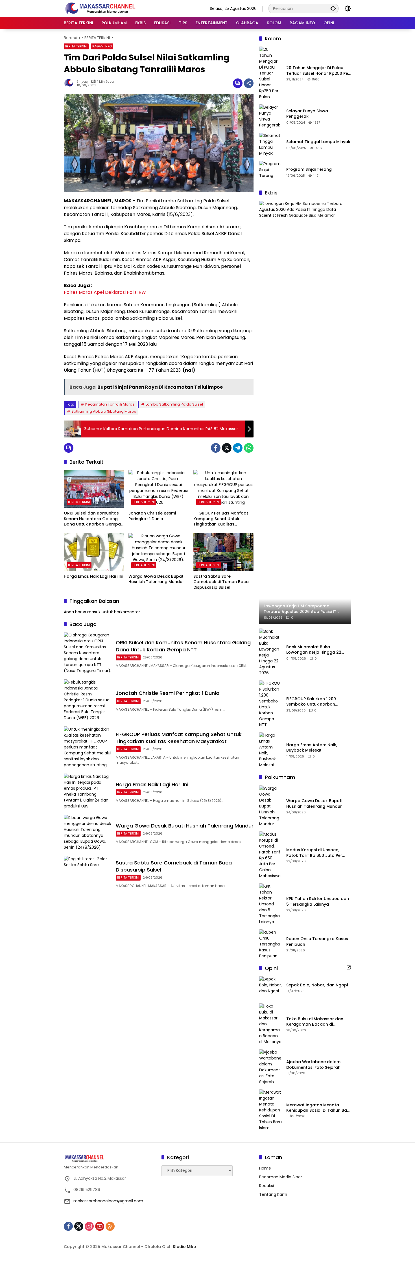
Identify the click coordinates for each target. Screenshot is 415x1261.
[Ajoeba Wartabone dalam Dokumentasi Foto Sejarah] (270, 1067)
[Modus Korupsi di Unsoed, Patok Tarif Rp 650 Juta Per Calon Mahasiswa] (270, 855)
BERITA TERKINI (76, 46)
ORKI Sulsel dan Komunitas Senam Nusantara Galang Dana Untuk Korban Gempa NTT (92, 519)
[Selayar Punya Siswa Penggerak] (270, 116)
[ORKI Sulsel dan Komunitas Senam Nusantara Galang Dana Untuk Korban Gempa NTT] (94, 489)
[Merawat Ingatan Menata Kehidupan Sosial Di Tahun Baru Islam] (270, 1110)
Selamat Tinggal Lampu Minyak (318, 142)
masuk (94, 612)
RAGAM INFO (102, 46)
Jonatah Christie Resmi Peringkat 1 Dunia (152, 516)
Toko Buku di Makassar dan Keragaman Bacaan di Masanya (314, 1021)
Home (265, 1168)
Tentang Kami (273, 1194)
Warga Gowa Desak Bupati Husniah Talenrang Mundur (156, 579)
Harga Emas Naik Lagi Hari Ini (93, 576)
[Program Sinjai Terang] (270, 172)
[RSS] (110, 1226)
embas (82, 81)
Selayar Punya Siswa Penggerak (307, 113)
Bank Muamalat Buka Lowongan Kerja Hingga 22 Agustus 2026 (313, 649)
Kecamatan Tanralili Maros (109, 404)
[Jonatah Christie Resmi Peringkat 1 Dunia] (158, 489)
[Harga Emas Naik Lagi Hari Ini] (94, 552)
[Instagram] (89, 1226)
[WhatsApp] (249, 448)
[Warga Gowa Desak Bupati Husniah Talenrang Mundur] (158, 552)
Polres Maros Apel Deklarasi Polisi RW (105, 292)
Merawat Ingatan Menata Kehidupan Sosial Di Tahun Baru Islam (318, 1107)
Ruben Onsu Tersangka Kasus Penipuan (317, 941)
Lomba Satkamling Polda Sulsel (174, 404)
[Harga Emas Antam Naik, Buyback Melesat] (270, 750)
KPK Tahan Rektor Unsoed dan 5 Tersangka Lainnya (317, 901)
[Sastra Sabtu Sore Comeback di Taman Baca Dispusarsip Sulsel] (223, 552)
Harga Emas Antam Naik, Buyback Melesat (311, 747)
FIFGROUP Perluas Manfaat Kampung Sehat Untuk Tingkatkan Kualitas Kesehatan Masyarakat (220, 519)
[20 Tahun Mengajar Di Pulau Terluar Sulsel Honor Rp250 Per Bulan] (270, 73)
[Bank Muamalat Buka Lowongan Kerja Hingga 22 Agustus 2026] (270, 652)
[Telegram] (238, 448)
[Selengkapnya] (348, 967)
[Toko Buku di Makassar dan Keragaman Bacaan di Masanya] (270, 1024)
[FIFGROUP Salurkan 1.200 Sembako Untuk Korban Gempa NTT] (270, 704)
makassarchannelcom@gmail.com (108, 1201)
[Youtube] (99, 1226)
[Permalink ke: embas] (70, 83)
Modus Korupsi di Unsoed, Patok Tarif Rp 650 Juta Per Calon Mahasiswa (314, 852)
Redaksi (266, 1185)
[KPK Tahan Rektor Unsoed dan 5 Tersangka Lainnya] (270, 904)
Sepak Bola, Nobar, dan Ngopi (317, 985)
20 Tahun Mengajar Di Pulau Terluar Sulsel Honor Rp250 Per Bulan (318, 70)
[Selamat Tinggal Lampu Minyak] (270, 144)
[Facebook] (215, 448)
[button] (333, 8)
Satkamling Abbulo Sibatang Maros (103, 411)
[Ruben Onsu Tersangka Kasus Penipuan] (270, 944)
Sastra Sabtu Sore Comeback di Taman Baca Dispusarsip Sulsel (221, 582)
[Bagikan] (249, 83)
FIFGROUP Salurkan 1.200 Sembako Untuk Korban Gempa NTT (311, 701)
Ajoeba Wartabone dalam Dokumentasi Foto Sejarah (313, 1064)
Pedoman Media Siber (280, 1177)
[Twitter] (226, 448)
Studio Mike (184, 1246)
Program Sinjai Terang (309, 169)
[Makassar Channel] (100, 8)
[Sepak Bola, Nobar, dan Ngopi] (270, 987)
